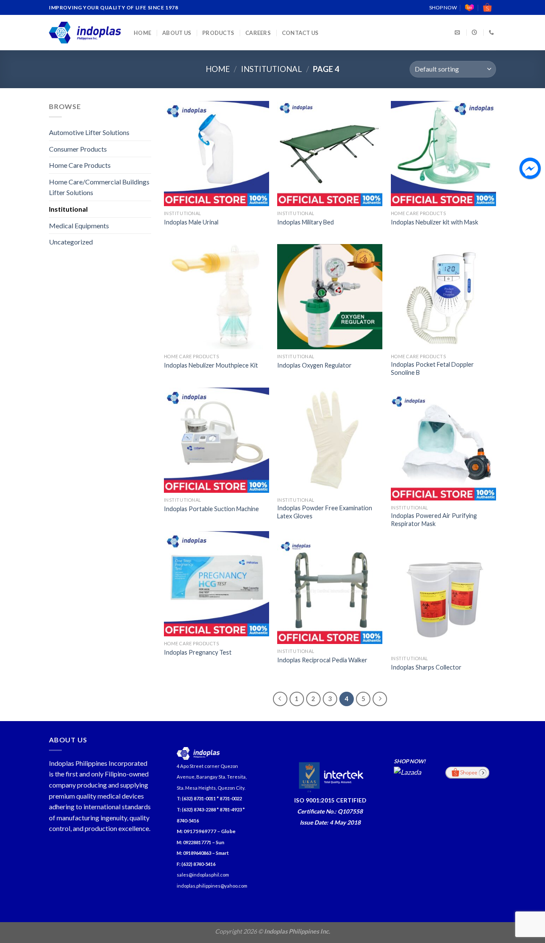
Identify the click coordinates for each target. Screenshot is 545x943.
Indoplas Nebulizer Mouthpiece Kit (211, 365)
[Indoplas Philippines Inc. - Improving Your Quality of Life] (85, 32)
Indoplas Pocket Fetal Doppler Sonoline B (432, 368)
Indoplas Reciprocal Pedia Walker (322, 660)
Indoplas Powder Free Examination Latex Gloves (324, 512)
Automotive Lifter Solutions (89, 132)
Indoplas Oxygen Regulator (314, 365)
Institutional (271, 69)
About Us (176, 32)
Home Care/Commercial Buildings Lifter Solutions (99, 187)
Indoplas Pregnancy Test (198, 652)
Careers (258, 32)
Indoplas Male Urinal (191, 222)
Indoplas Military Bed (305, 222)
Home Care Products (80, 165)
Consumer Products (78, 149)
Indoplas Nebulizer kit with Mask (434, 222)
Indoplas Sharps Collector (426, 667)
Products (218, 32)
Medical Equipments (79, 225)
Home (142, 32)
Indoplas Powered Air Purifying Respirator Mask (434, 519)
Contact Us (300, 32)
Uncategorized (71, 242)
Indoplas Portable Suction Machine (211, 508)
